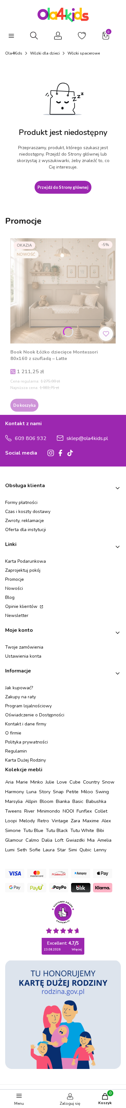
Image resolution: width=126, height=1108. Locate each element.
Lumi (10, 849)
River (29, 811)
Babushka (96, 801)
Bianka (63, 801)
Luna (31, 791)
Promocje (14, 579)
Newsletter (16, 615)
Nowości (14, 588)
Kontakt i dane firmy (25, 724)
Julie (50, 782)
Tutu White (82, 830)
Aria (9, 782)
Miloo (87, 791)
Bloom (46, 801)
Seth (22, 849)
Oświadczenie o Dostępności (34, 715)
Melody (27, 820)
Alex (106, 820)
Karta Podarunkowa (25, 561)
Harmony (14, 791)
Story (44, 791)
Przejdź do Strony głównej (63, 187)
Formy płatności (21, 502)
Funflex (84, 811)
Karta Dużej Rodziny (25, 760)
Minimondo (48, 811)
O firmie (13, 733)
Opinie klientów (22, 606)
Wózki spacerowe (84, 53)
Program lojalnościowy (28, 706)
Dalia (47, 840)
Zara (75, 820)
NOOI (68, 811)
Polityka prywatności (26, 742)
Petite (72, 791)
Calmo (32, 840)
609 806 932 (31, 438)
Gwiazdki (75, 840)
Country (91, 782)
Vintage (60, 820)
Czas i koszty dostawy (27, 511)
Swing (102, 791)
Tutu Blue (33, 830)
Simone (13, 830)
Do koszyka (24, 405)
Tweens (13, 811)
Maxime (91, 820)
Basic (77, 801)
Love (62, 782)
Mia (91, 840)
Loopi (11, 820)
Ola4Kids (13, 53)
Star (61, 849)
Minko (36, 782)
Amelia (104, 840)
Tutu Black (57, 830)
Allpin (31, 801)
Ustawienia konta (23, 656)
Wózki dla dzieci (45, 53)
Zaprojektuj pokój (22, 570)
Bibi (100, 830)
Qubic (85, 849)
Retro (43, 820)
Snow (108, 782)
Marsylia (14, 801)
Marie (22, 782)
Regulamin (16, 751)
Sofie (34, 849)
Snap (58, 791)
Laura (49, 849)
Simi (72, 849)
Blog (10, 597)
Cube (74, 782)
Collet (101, 811)
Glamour (14, 840)
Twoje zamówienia (24, 647)
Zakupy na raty (20, 697)
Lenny (100, 849)
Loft (59, 840)
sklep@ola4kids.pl (87, 438)
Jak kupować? (19, 688)
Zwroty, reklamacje (24, 521)
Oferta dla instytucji (25, 530)
